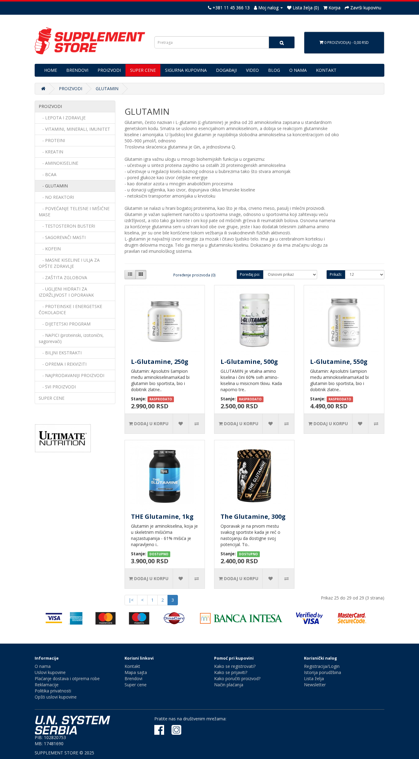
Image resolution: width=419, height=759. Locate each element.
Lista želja (314, 678)
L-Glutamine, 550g (338, 361)
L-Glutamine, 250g (159, 361)
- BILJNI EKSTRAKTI (60, 353)
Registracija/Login (322, 666)
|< (131, 600)
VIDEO (252, 70)
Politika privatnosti (53, 691)
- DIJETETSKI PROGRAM (64, 324)
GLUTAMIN (107, 88)
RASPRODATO (160, 399)
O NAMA (298, 70)
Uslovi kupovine (50, 672)
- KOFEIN (50, 249)
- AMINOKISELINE (58, 163)
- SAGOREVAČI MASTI (62, 237)
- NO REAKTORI (56, 197)
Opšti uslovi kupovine (56, 697)
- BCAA (47, 174)
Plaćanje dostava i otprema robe (67, 678)
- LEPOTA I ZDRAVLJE (62, 118)
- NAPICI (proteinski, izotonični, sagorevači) (71, 338)
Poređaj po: (250, 274)
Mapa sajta (136, 672)
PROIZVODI (109, 70)
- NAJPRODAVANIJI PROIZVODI (71, 375)
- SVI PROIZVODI (57, 387)
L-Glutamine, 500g (249, 361)
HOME (50, 70)
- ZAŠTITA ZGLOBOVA (63, 277)
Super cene (136, 685)
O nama (43, 666)
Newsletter (315, 685)
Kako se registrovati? (235, 666)
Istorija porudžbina (322, 672)
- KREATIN (51, 152)
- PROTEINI (52, 140)
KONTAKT (326, 70)
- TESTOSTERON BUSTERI (67, 226)
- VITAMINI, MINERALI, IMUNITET (74, 129)
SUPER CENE (143, 70)
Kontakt (132, 666)
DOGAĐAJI (226, 70)
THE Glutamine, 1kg (162, 516)
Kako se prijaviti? (230, 672)
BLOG (274, 70)
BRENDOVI (77, 70)
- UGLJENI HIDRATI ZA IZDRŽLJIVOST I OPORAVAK (66, 292)
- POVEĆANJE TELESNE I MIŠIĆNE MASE (74, 212)
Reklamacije (47, 685)
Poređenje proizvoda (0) (194, 275)
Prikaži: (336, 274)
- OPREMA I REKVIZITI (62, 364)
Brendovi (133, 678)
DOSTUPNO (158, 554)
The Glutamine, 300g (253, 516)
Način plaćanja (228, 685)
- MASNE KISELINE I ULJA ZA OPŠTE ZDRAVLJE (69, 263)
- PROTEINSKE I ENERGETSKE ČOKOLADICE (70, 309)
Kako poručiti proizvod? (237, 678)
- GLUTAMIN (53, 186)
